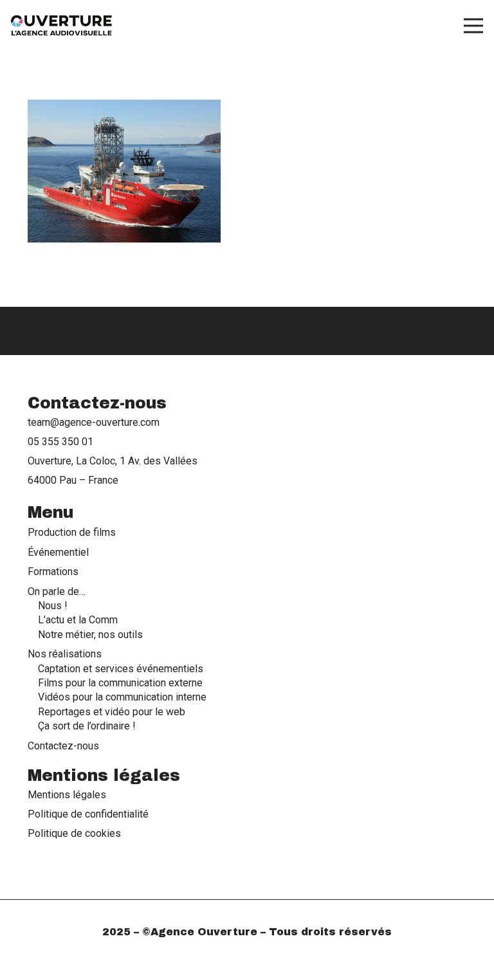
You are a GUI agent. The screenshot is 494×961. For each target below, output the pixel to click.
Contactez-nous (63, 746)
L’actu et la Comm (78, 620)
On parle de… (57, 591)
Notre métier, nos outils (90, 634)
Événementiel (58, 552)
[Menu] (473, 26)
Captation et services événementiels (120, 669)
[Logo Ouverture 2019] (62, 26)
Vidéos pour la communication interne (122, 697)
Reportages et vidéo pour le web (111, 712)
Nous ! (53, 605)
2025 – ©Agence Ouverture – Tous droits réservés (247, 931)
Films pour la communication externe (120, 683)
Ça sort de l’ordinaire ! (87, 726)
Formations (53, 571)
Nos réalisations (65, 654)
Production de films (72, 532)
